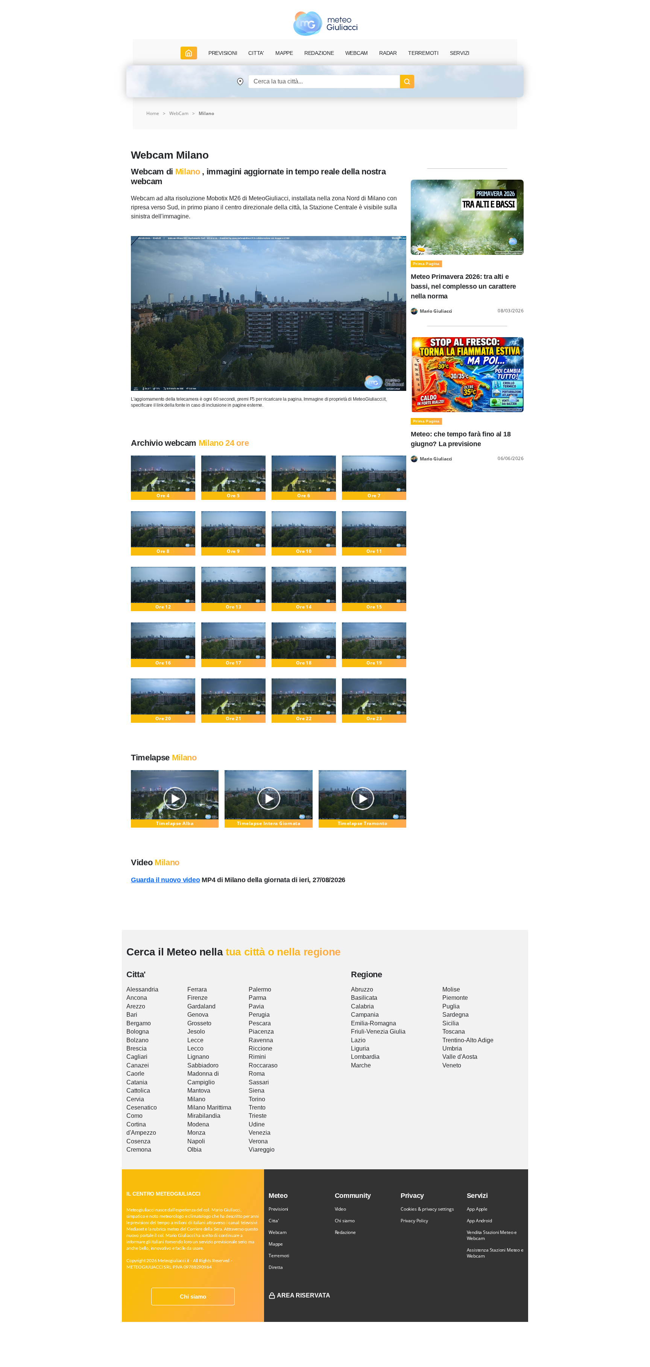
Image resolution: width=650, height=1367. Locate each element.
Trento (257, 1107)
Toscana (453, 1031)
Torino (257, 1099)
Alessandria (142, 989)
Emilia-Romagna (373, 1023)
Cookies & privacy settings (427, 1209)
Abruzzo (362, 989)
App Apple (477, 1209)
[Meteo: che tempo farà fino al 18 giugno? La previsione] (467, 374)
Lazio (358, 1040)
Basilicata (364, 998)
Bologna (137, 1031)
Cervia (135, 1099)
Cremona (138, 1149)
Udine (257, 1124)
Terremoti (279, 1255)
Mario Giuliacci (436, 311)
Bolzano (137, 1040)
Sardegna (455, 1014)
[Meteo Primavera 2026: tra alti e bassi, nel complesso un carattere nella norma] (467, 216)
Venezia (259, 1132)
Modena (198, 1124)
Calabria (362, 1006)
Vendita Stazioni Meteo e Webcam (492, 1235)
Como (134, 1116)
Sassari (259, 1082)
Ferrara (197, 989)
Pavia (256, 1006)
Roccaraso (263, 1065)
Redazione (345, 1232)
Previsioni (278, 1209)
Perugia (259, 1014)
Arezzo (135, 1006)
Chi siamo (193, 1296)
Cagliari (136, 1057)
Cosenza (138, 1141)
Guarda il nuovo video (165, 880)
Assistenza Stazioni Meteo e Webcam (495, 1253)
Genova (197, 1014)
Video (340, 1209)
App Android (479, 1220)
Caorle (135, 1073)
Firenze (197, 998)
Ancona (136, 998)
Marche (361, 1065)
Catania (136, 1082)
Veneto (451, 1065)
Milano (206, 113)
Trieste (258, 1116)
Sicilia (450, 1023)
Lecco (195, 1048)
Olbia (194, 1149)
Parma (257, 998)
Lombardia (365, 1057)
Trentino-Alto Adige (468, 1040)
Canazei (137, 1065)
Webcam (356, 53)
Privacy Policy (414, 1220)
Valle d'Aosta (459, 1057)
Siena (256, 1090)
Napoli (196, 1141)
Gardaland (201, 1006)
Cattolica (138, 1090)
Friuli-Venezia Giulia (378, 1031)
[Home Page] (189, 53)
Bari (131, 1014)
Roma (257, 1073)
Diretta (276, 1267)
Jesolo (196, 1031)
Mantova (198, 1090)
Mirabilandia (203, 1116)
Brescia (136, 1048)
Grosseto (199, 1023)
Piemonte (455, 998)
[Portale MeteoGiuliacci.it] (325, 23)
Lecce (195, 1040)
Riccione (260, 1048)
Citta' (274, 1220)
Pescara (260, 1023)
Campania (365, 1014)
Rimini (257, 1057)
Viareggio (262, 1149)
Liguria (360, 1048)
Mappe (276, 1244)
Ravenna (261, 1040)
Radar (388, 53)
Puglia (451, 1006)
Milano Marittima (209, 1107)
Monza (196, 1132)
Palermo (260, 989)
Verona (258, 1141)
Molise (451, 989)
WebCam (178, 113)
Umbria (452, 1048)
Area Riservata (303, 1295)
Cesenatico (141, 1107)
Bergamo (138, 1023)
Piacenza (261, 1031)
